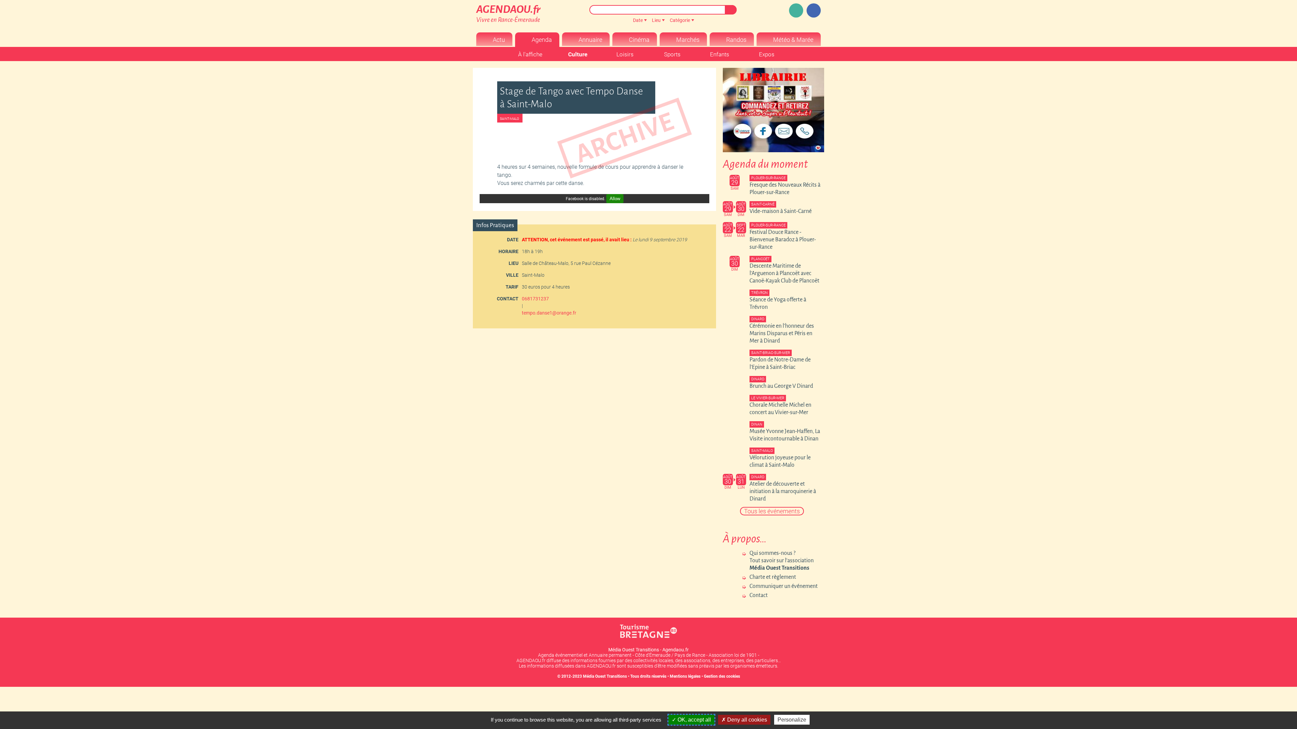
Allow (615, 198)
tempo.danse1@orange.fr (549, 313)
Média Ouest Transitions (605, 676)
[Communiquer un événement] (796, 10)
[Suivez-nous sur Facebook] (814, 10)
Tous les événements (772, 511)
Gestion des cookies (722, 676)
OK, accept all (693, 720)
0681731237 (535, 298)
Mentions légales (685, 676)
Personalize (792, 720)
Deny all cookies (746, 720)
